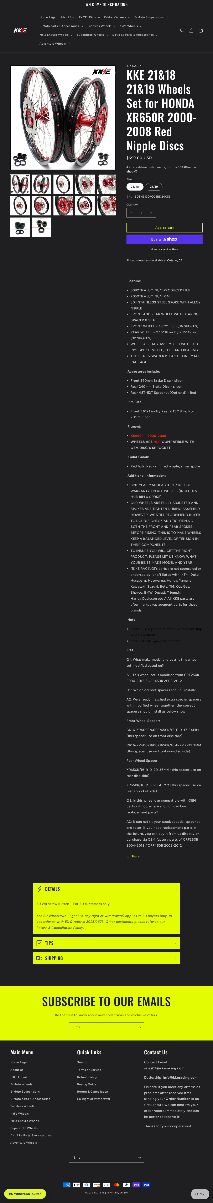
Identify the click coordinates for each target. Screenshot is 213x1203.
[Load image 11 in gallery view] (20, 227)
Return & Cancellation (92, 1091)
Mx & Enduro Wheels (25, 1121)
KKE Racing (100, 1192)
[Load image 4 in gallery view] (85, 184)
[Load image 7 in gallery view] (42, 206)
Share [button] (135, 856)
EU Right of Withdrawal (93, 1099)
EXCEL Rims (18, 1077)
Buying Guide (86, 1084)
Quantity (132, 204)
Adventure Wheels (23, 1142)
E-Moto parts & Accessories (30, 1099)
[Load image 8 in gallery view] (63, 206)
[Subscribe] (139, 1027)
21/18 (135, 186)
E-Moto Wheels (21, 1084)
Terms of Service (89, 1070)
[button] (89, 17)
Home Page (18, 1062)
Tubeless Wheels (22, 1106)
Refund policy (87, 1077)
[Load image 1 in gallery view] (20, 184)
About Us (17, 1070)
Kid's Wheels (19, 1113)
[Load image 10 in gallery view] (106, 206)
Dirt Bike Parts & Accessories (31, 1135)
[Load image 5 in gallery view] (106, 184)
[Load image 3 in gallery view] (63, 184)
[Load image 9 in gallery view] (85, 206)
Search (82, 1062)
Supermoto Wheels (24, 1128)
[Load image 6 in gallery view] (20, 206)
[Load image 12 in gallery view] (42, 227)
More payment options (164, 249)
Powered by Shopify (117, 1192)
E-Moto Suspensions (25, 1091)
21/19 (154, 186)
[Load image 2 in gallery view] (42, 184)
